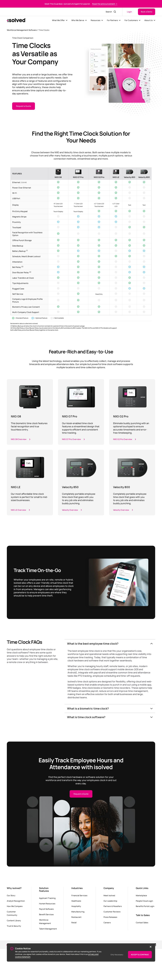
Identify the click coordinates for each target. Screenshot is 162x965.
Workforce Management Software (22, 30)
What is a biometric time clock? (88, 708)
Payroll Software (46, 909)
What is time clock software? (86, 717)
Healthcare (76, 901)
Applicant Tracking (47, 898)
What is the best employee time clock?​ (92, 643)
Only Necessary (116, 954)
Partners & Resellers (113, 906)
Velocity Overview (70, 510)
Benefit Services (46, 914)
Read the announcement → (104, 4)
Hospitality (76, 906)
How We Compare (15, 906)
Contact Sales (142, 922)
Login (129, 11)
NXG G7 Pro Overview (71, 439)
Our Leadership (110, 901)
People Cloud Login (144, 901)
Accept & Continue (140, 954)
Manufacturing (77, 911)
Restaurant (76, 917)
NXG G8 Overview (18, 439)
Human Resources (47, 903)
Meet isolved (109, 895)
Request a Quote (23, 106)
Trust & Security (14, 926)
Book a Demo (146, 11)
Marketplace (141, 895)
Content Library (14, 920)
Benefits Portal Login (145, 906)
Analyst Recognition (16, 901)
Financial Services (79, 895)
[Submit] (115, 11)
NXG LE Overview (18, 510)
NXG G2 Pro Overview (122, 439)
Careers (107, 922)
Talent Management (48, 928)
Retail (74, 922)
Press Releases (110, 917)
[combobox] (108, 11)
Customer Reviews (112, 911)
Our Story (11, 895)
